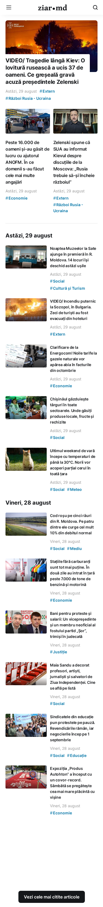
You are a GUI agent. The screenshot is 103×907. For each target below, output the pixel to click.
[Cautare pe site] (95, 7)
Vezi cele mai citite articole (51, 897)
